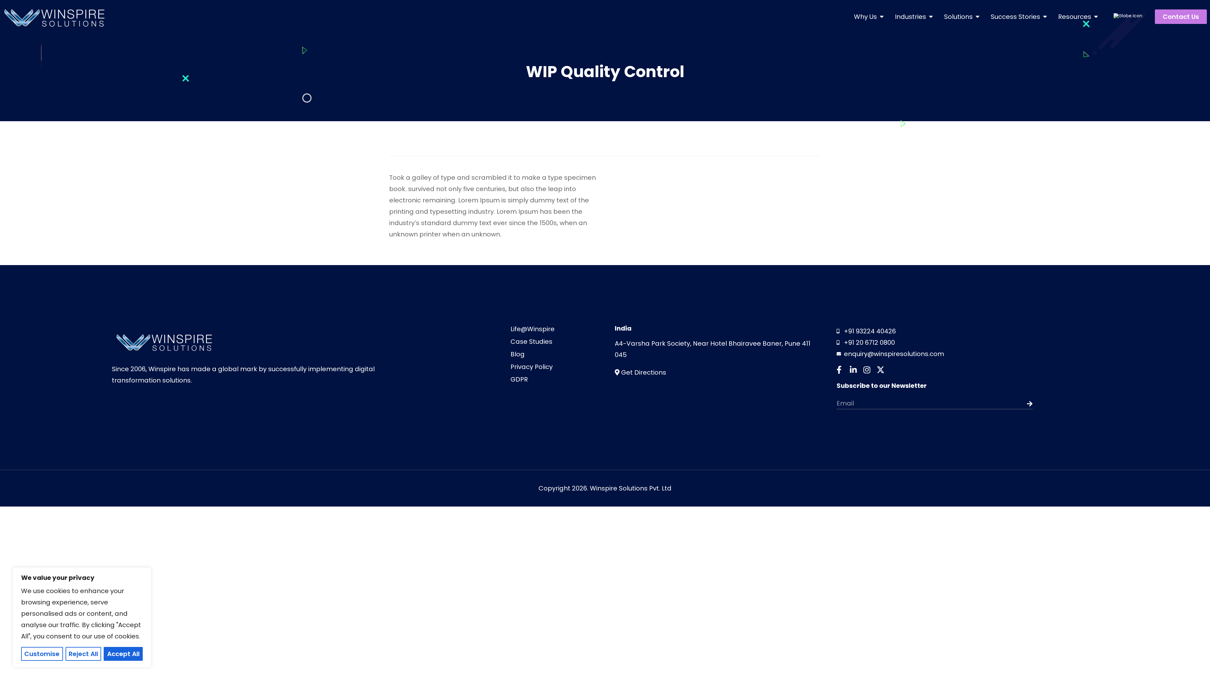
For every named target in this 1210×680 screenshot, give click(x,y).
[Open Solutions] (977, 16)
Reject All (83, 653)
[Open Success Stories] (1045, 16)
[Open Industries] (931, 16)
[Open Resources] (1096, 16)
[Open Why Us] (882, 16)
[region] (82, 617)
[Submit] (1013, 404)
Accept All (123, 653)
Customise (42, 653)
